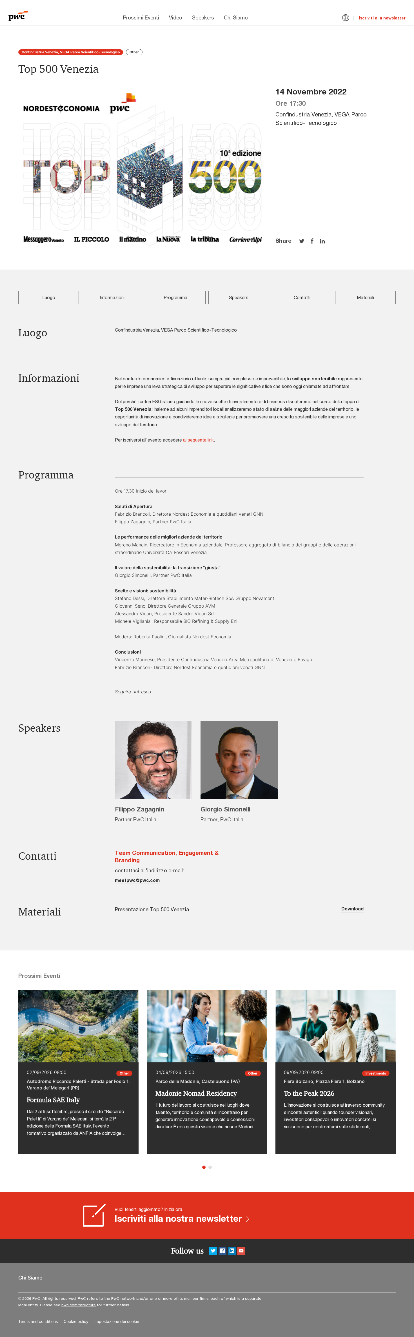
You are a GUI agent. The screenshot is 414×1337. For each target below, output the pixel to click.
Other (134, 52)
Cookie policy (76, 1321)
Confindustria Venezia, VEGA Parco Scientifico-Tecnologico (71, 52)
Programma (175, 297)
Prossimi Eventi (141, 17)
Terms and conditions (38, 1321)
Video (175, 17)
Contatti (302, 297)
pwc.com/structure (78, 1305)
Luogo (48, 297)
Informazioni (112, 297)
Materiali (365, 297)
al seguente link (198, 439)
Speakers (203, 17)
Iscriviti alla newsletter (382, 18)
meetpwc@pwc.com (137, 880)
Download (352, 908)
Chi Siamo (236, 17)
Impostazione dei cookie (116, 1321)
